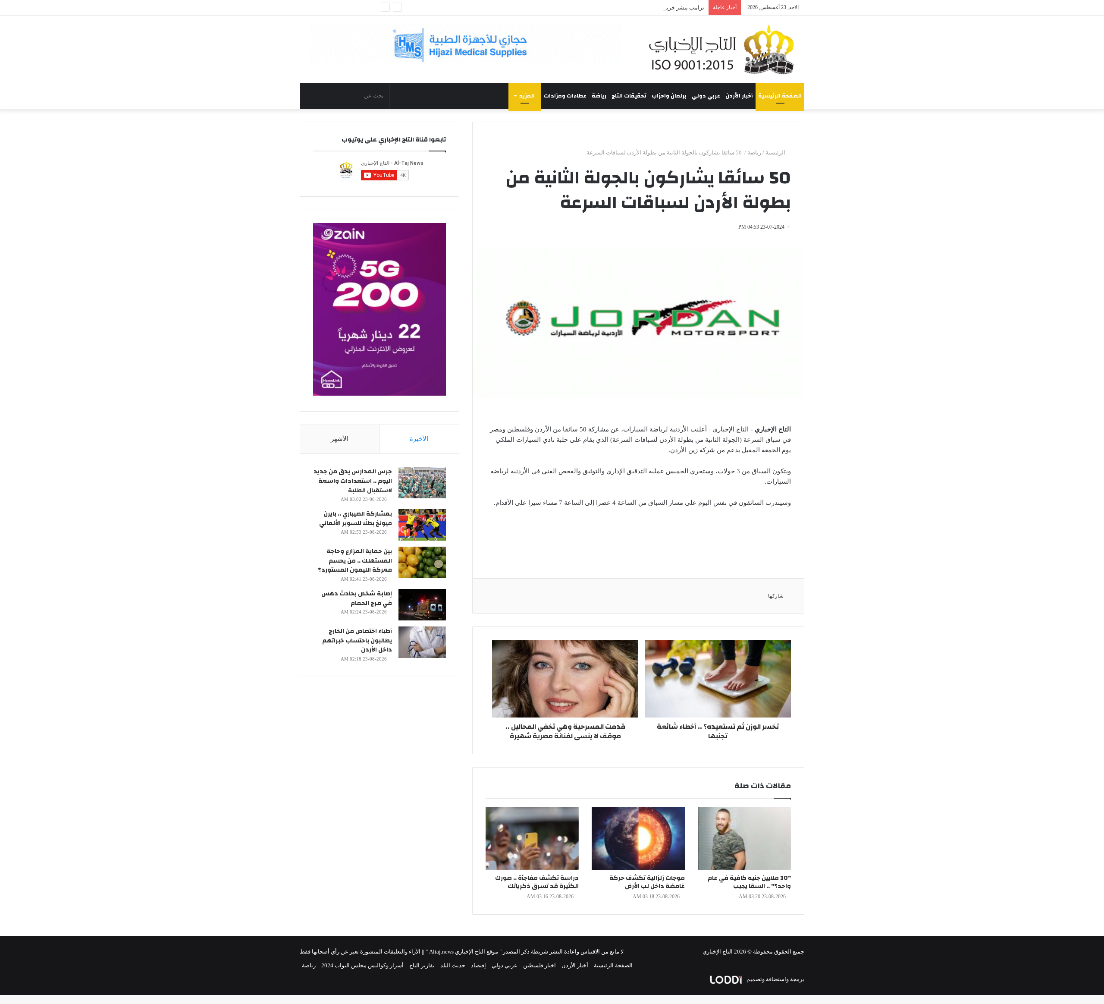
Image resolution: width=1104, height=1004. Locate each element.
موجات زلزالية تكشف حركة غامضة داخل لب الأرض (647, 882)
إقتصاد (478, 965)
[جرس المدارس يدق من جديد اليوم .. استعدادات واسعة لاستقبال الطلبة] (422, 482)
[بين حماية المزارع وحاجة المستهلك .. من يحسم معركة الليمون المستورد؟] (422, 562)
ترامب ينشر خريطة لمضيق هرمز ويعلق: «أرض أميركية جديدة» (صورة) (622, 7)
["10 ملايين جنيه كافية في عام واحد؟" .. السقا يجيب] (744, 838)
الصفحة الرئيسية (780, 96)
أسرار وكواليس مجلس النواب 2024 (362, 965)
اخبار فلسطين (539, 965)
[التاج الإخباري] (724, 49)
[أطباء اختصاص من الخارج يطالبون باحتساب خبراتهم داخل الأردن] (422, 642)
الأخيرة (419, 438)
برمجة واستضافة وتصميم (774, 979)
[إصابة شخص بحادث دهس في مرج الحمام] (422, 604)
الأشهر (339, 438)
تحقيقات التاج (629, 96)
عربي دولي (706, 96)
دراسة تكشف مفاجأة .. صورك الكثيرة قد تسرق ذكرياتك (537, 882)
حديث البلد (452, 965)
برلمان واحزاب (669, 96)
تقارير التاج (422, 965)
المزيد (527, 96)
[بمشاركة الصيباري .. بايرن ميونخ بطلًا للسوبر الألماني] (422, 525)
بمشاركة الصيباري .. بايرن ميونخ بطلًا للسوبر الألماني (355, 518)
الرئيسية (776, 152)
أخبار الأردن (739, 96)
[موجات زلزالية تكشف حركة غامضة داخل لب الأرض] (638, 838)
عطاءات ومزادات (565, 96)
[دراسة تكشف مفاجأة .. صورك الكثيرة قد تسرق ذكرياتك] (532, 838)
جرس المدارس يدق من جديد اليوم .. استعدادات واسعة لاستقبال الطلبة (353, 481)
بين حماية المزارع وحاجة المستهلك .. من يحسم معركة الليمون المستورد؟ (355, 561)
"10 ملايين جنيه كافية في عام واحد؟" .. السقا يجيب (749, 882)
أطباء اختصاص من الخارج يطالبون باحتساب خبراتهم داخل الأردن (357, 640)
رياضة (599, 96)
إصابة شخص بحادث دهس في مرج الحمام (356, 598)
